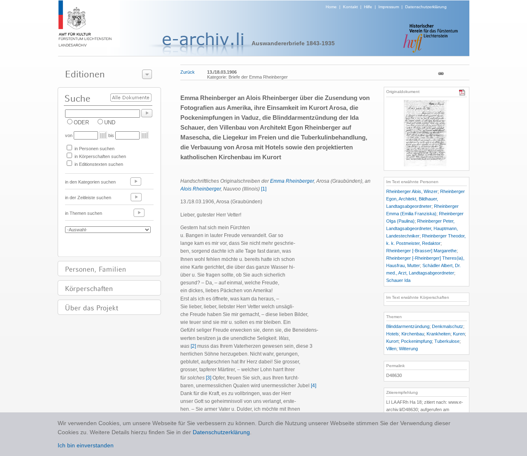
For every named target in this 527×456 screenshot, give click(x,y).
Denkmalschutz (447, 326)
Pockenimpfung (416, 341)
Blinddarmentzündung (407, 326)
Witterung (408, 348)
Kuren (459, 333)
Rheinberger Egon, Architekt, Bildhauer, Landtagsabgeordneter (425, 199)
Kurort (392, 341)
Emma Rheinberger (292, 181)
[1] (263, 189)
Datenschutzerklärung (426, 7)
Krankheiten (438, 333)
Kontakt (350, 7)
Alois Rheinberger (200, 189)
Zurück (187, 72)
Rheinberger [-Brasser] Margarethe (421, 250)
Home (331, 7)
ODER (81, 122)
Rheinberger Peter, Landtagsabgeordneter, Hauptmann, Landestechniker (422, 228)
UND (109, 122)
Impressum (388, 7)
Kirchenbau (412, 333)
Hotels (392, 333)
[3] (208, 378)
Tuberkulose (446, 341)
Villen (391, 348)
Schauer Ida (398, 280)
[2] (193, 346)
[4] (313, 386)
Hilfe (368, 7)
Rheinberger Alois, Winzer (412, 191)
